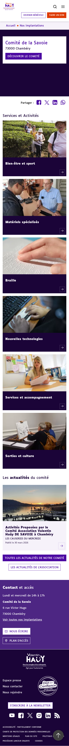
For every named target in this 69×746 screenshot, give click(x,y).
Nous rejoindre (12, 692)
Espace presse (12, 680)
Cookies (39, 741)
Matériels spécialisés (22, 222)
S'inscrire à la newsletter (30, 705)
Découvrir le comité (24, 56)
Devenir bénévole (33, 15)
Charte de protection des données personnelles (26, 732)
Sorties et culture (19, 456)
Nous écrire (19, 631)
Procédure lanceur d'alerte (16, 741)
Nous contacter (13, 686)
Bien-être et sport (20, 163)
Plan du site (31, 736)
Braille (10, 280)
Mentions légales (11, 736)
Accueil (10, 25)
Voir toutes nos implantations (22, 619)
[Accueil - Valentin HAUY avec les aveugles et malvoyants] (9, 7)
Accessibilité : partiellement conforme (22, 727)
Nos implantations (32, 25)
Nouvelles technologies (24, 339)
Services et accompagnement (28, 397)
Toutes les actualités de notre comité (34, 558)
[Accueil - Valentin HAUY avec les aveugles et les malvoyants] (34, 661)
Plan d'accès (19, 640)
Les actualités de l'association (34, 567)
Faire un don (56, 15)
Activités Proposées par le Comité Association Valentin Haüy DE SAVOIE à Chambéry (29, 530)
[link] (51, 686)
